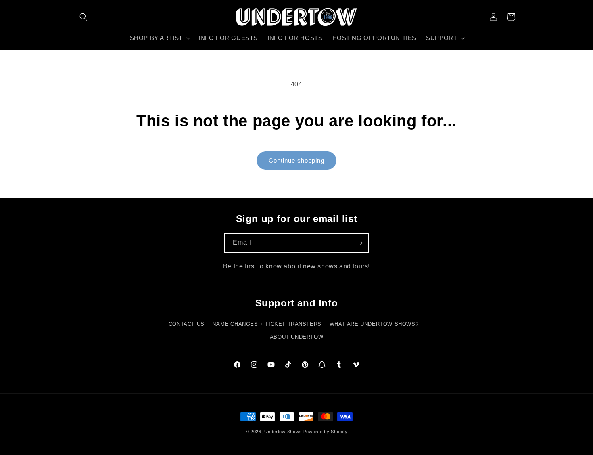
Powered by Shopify (325, 431)
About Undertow (296, 337)
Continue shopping (296, 160)
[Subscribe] (359, 243)
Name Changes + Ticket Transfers (267, 324)
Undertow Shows (283, 431)
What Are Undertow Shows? (374, 324)
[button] (83, 17)
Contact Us (187, 324)
